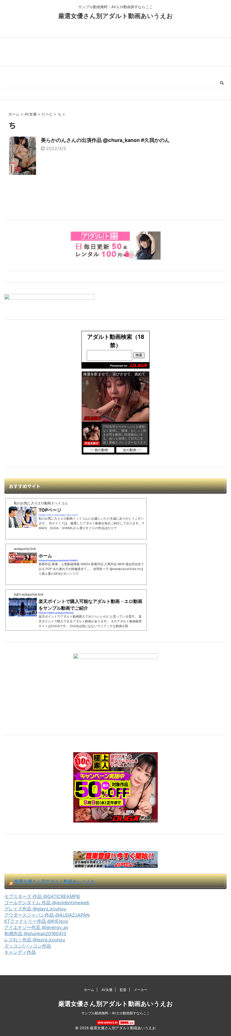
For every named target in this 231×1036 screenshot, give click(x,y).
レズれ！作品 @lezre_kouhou (34, 940)
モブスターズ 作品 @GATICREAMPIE (42, 896)
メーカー (140, 990)
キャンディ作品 (20, 952)
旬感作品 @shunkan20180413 (35, 933)
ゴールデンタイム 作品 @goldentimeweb (46, 902)
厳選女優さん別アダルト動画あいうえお (115, 15)
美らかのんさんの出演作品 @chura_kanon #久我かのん (105, 140)
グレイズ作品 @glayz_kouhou (35, 909)
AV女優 (106, 990)
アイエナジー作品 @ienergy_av (36, 927)
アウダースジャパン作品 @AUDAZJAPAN (47, 915)
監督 (123, 990)
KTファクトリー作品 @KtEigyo (36, 921)
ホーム (89, 990)
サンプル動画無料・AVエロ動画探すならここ (115, 1013)
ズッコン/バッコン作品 (27, 946)
